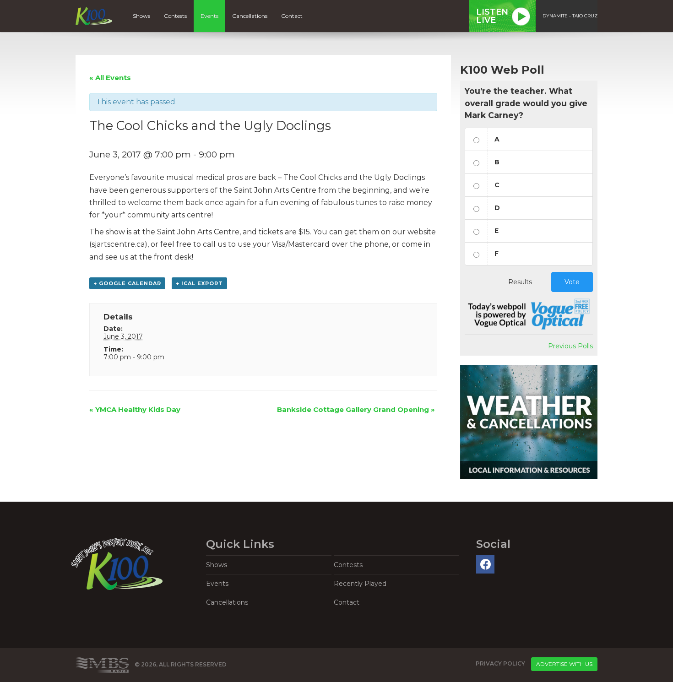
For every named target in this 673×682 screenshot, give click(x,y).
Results (520, 282)
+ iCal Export (199, 283)
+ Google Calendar (127, 283)
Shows (141, 15)
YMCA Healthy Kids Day (134, 409)
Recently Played (360, 583)
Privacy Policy (500, 663)
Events (209, 15)
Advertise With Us (564, 663)
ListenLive (492, 16)
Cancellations (249, 15)
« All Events (110, 77)
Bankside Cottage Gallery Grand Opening (356, 409)
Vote (572, 282)
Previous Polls (570, 346)
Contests (175, 15)
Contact (292, 15)
